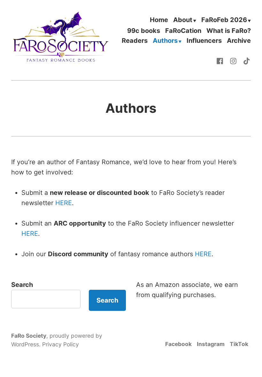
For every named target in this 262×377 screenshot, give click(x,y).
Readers (135, 41)
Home (159, 20)
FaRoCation (183, 30)
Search (22, 285)
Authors (165, 41)
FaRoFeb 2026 (224, 20)
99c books (143, 30)
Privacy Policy (60, 344)
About (182, 20)
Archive (239, 41)
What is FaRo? (228, 30)
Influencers (204, 41)
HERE (63, 203)
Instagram (211, 344)
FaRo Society (28, 335)
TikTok (239, 344)
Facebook (178, 344)
